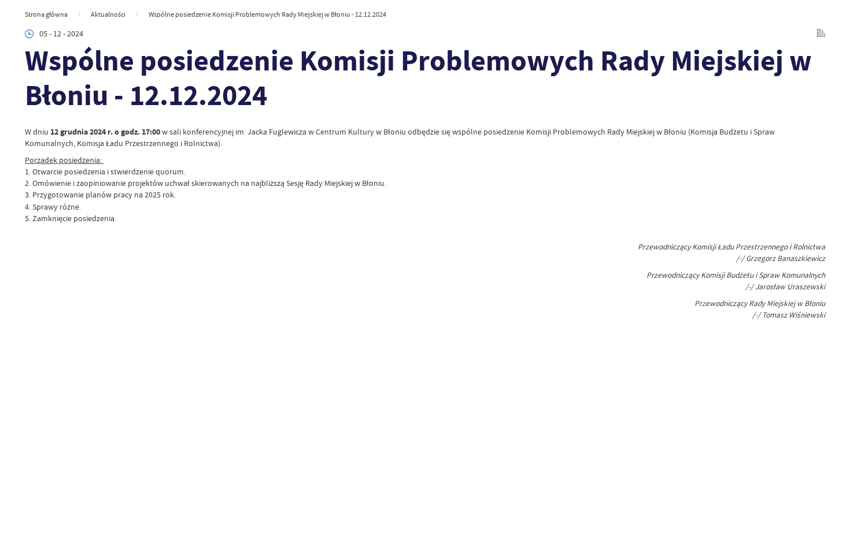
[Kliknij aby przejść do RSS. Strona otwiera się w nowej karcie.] (821, 34)
